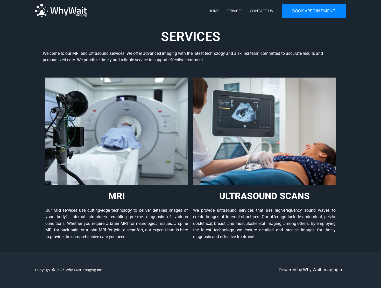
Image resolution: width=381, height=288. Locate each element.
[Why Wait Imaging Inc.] (61, 10)
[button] (314, 11)
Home (213, 10)
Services (235, 10)
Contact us (261, 10)
